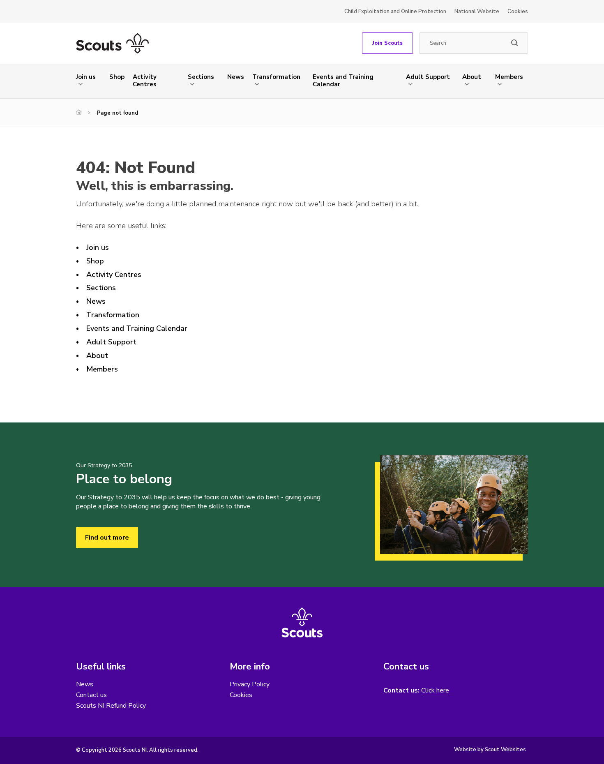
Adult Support (428, 77)
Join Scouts (387, 43)
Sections (201, 77)
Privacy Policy (250, 684)
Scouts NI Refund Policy (111, 705)
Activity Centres (145, 80)
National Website (476, 11)
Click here (435, 690)
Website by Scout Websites (490, 749)
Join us (86, 77)
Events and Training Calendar (343, 80)
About (471, 77)
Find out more (107, 537)
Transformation (276, 77)
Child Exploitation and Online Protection (395, 11)
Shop (116, 77)
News (235, 77)
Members (509, 77)
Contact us (91, 694)
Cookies (517, 11)
